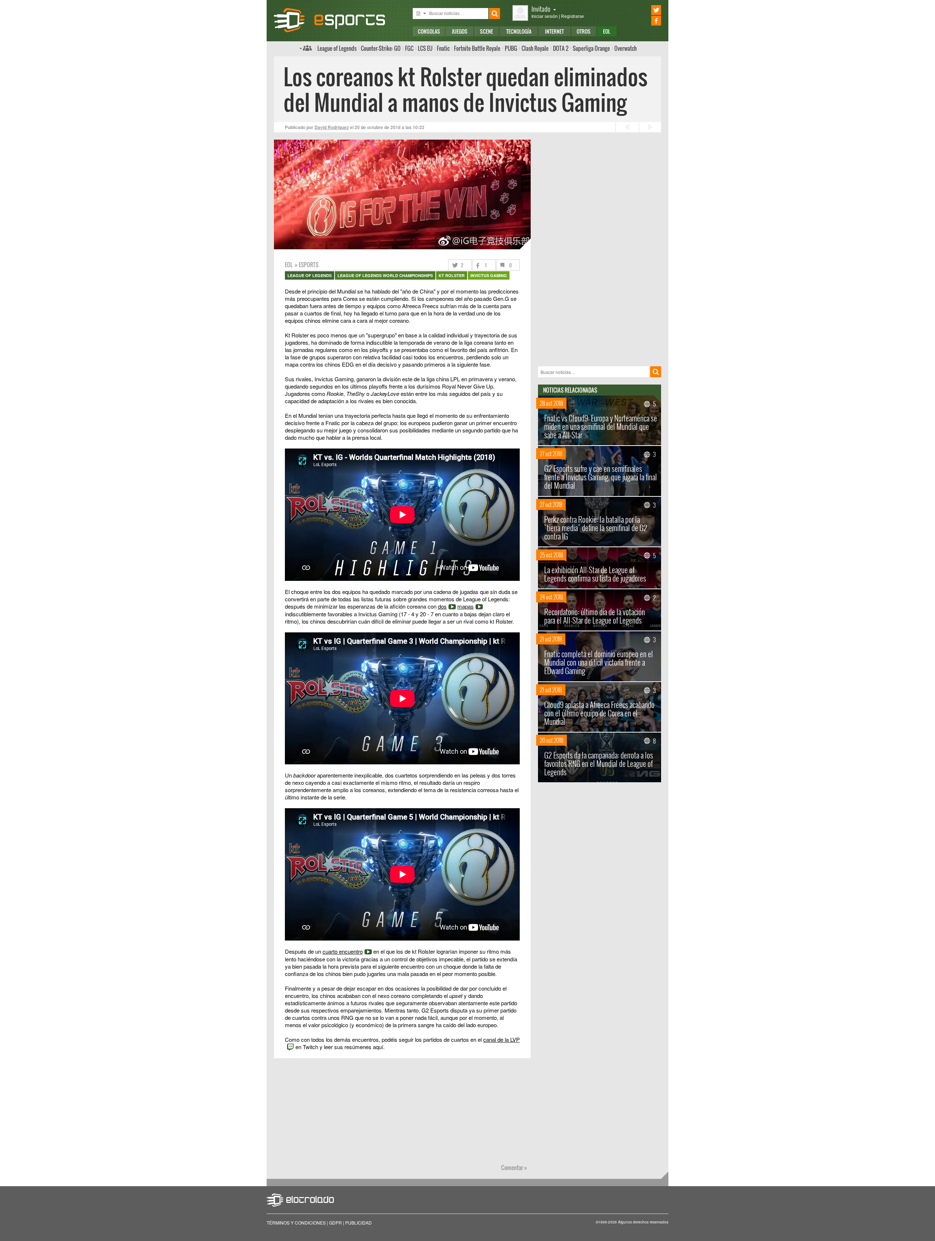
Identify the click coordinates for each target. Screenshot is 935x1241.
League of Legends (336, 48)
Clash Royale (535, 48)
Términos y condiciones (296, 1222)
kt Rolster (452, 275)
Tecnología (518, 31)
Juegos (460, 31)
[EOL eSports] (335, 20)
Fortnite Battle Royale (477, 48)
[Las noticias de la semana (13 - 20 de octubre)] (649, 127)
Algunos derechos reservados (643, 1222)
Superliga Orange (591, 48)
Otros (584, 31)
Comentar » (514, 1167)
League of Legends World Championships (385, 275)
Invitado (540, 8)
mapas (465, 606)
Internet (554, 31)
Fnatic (443, 48)
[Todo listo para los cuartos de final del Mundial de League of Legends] (626, 127)
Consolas (429, 31)
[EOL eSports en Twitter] (646, 10)
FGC (409, 48)
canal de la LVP (501, 1039)
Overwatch (625, 48)
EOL (606, 31)
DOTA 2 (560, 48)
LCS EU (425, 48)
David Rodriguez (331, 127)
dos (442, 606)
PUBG (511, 48)
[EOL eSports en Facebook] (646, 21)
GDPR (335, 1222)
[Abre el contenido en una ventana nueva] (402, 461)
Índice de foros (305, 47)
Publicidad (358, 1222)
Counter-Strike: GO (381, 48)
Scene (486, 31)
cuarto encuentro (343, 951)
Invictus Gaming (488, 275)
